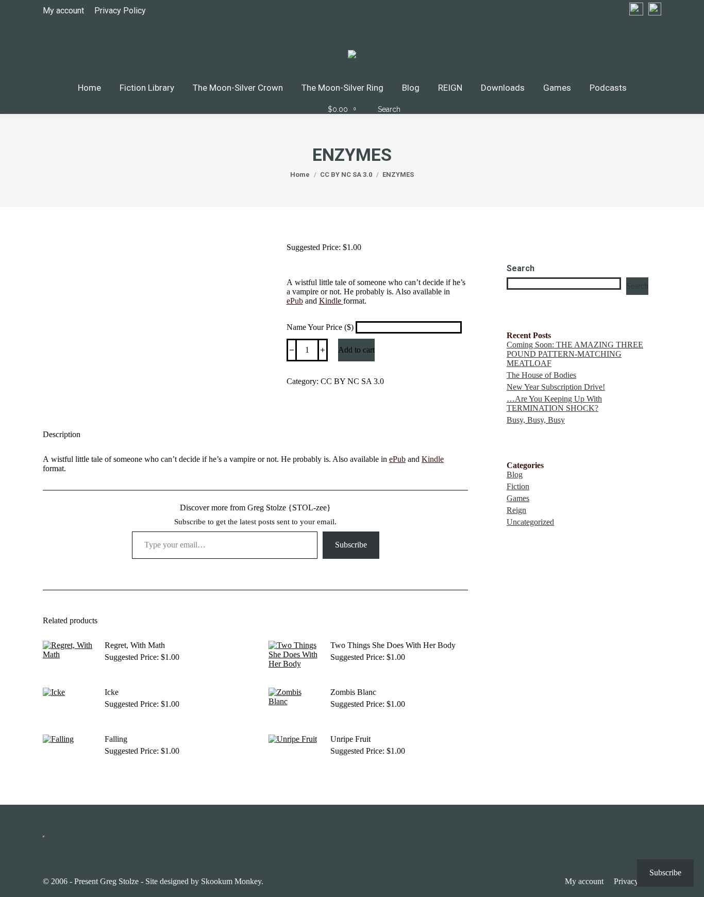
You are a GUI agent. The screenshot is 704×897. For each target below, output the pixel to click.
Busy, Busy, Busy (536, 420)
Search (520, 268)
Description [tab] (61, 434)
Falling (116, 739)
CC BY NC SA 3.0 (352, 381)
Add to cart (356, 349)
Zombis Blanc (353, 692)
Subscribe (351, 544)
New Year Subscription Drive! (556, 387)
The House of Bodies (541, 375)
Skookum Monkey (231, 881)
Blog (515, 474)
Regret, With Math (135, 645)
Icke (112, 692)
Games (518, 498)
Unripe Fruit (350, 739)
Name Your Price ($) (321, 327)
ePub (295, 300)
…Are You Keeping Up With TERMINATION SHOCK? (554, 403)
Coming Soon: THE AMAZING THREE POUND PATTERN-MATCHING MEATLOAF (575, 354)
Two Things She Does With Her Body (393, 645)
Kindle (331, 300)
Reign (516, 510)
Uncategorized (530, 522)
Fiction (518, 486)
